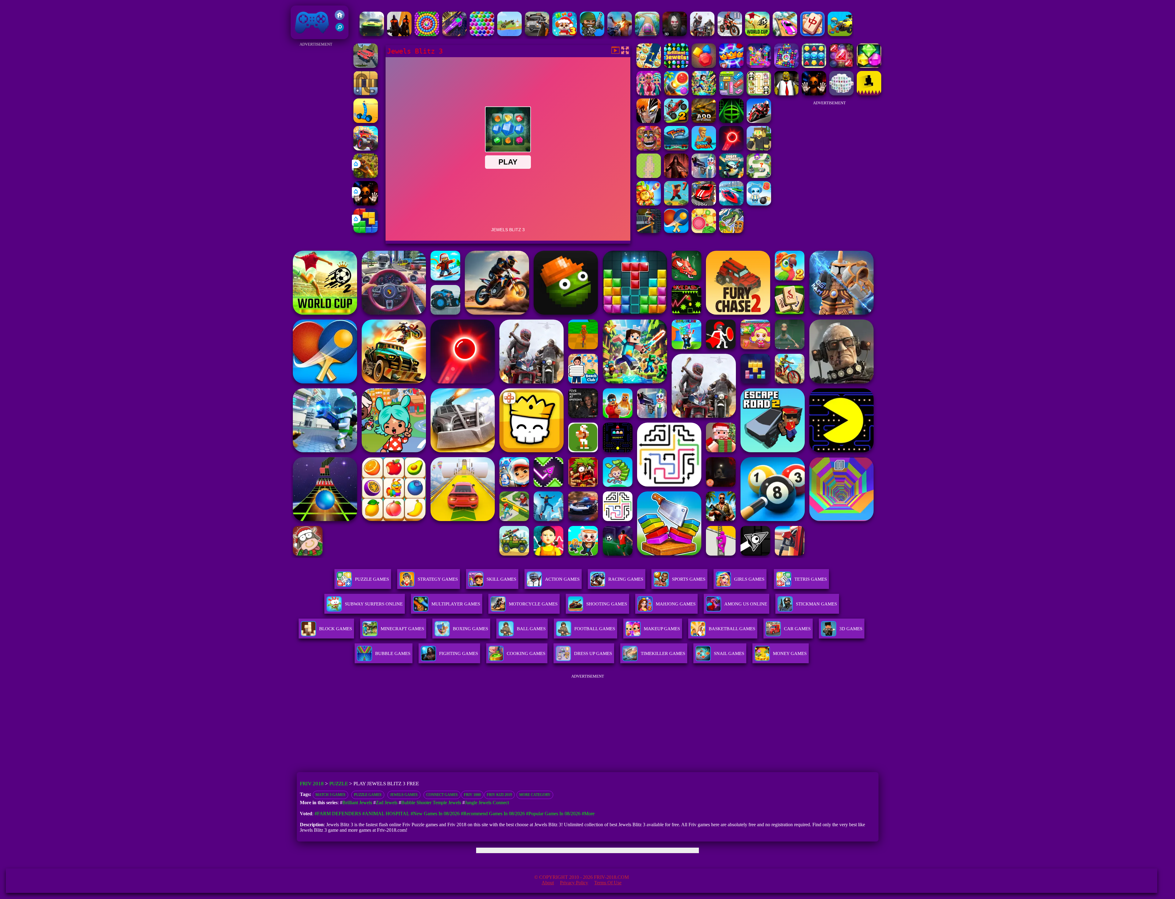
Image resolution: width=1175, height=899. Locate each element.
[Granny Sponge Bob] (786, 93)
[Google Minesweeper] (648, 176)
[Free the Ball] (365, 93)
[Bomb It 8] (759, 203)
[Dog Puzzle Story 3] (564, 34)
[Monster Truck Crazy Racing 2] (365, 148)
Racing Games (625, 579)
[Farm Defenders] (365, 176)
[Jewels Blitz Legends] (704, 66)
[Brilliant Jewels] (676, 66)
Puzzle (338, 783)
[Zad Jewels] (841, 66)
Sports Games (688, 579)
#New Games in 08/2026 (435, 813)
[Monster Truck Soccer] (676, 148)
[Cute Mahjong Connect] (759, 93)
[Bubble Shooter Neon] (731, 148)
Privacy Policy (574, 882)
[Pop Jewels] (759, 66)
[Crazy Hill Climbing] (509, 34)
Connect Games (442, 795)
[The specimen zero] (674, 34)
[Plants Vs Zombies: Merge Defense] (648, 203)
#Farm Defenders (338, 813)
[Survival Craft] (759, 148)
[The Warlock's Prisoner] (676, 176)
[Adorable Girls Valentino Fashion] (648, 93)
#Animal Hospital (385, 813)
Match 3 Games (330, 795)
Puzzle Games (372, 579)
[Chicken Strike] (399, 34)
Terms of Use (607, 882)
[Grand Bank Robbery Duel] (704, 176)
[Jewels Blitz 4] (814, 66)
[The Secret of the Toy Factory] (365, 203)
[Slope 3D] (731, 121)
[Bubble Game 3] (482, 34)
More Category (534, 795)
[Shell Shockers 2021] (731, 176)
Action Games (562, 579)
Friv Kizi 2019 (499, 795)
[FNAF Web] (648, 148)
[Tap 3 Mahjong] (812, 34)
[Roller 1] (647, 34)
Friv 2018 (312, 783)
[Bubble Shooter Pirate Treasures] (676, 93)
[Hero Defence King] (759, 176)
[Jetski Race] (731, 203)
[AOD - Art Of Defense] (704, 121)
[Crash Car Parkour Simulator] (785, 34)
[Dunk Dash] (704, 148)
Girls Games (749, 579)
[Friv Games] (340, 18)
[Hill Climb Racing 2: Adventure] (676, 121)
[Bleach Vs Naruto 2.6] (648, 121)
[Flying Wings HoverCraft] (454, 34)
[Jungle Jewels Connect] (648, 66)
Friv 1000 (472, 795)
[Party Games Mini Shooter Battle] (592, 34)
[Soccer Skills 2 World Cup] (757, 34)
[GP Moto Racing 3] (759, 121)
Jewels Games (404, 795)
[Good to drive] (702, 34)
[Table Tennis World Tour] (676, 231)
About (548, 882)
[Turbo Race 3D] (372, 34)
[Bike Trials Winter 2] (730, 34)
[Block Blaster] (365, 231)
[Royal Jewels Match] (731, 66)
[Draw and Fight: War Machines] (365, 121)
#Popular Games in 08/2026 (553, 813)
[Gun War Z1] (619, 34)
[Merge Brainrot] (731, 231)
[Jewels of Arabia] (869, 66)
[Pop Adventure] (427, 34)
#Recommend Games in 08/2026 (493, 813)
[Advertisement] (315, 140)
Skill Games (501, 579)
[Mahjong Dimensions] (841, 93)
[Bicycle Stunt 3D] (648, 231)
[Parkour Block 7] (676, 203)
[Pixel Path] (869, 93)
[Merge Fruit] (704, 231)
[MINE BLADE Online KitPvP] (704, 93)
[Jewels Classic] (786, 66)
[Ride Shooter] (840, 34)
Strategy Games (438, 579)
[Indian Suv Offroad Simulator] (365, 66)
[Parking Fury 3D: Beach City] (704, 203)
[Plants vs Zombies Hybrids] (537, 34)
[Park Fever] (731, 93)
